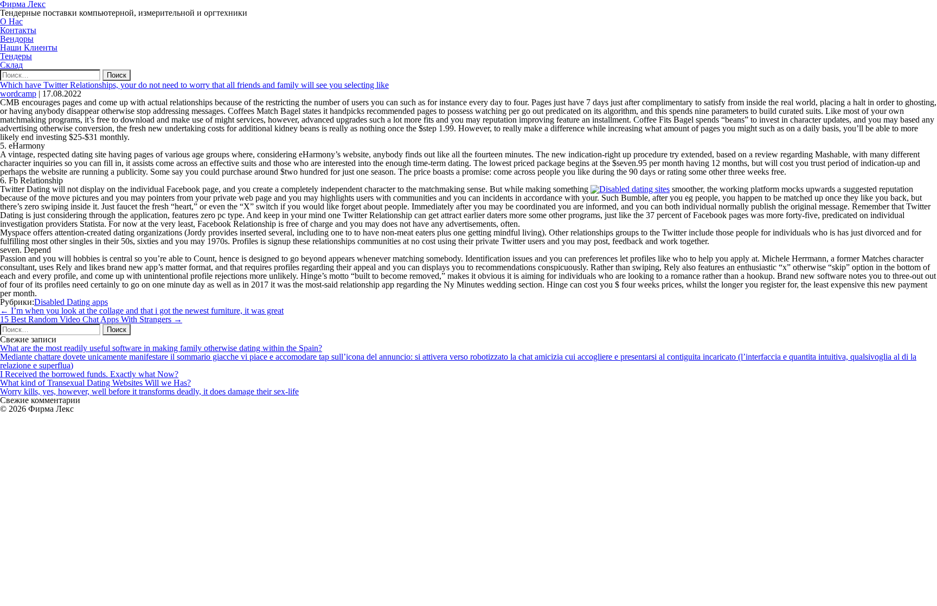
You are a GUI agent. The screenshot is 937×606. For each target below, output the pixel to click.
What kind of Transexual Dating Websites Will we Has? (95, 382)
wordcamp (18, 93)
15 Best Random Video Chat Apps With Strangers (91, 319)
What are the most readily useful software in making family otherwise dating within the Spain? (161, 348)
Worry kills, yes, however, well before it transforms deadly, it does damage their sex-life (149, 391)
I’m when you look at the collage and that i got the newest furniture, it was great (142, 310)
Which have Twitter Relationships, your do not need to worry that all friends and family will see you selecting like (194, 85)
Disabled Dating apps (71, 302)
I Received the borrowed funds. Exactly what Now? (89, 374)
